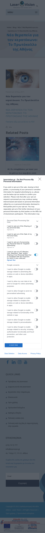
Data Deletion (9, 353)
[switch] (36, 227)
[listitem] (22, 221)
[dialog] (22, 266)
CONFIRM (13, 345)
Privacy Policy (36, 353)
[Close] (40, 180)
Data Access (22, 353)
